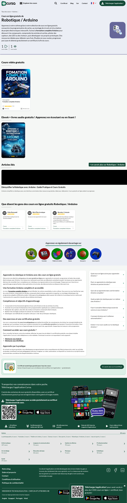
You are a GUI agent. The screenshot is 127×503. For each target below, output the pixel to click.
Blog (71, 3)
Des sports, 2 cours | (65, 436)
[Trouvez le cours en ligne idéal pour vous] (55, 3)
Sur (77, 3)
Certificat (64, 3)
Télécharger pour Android (13, 339)
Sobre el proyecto (9, 472)
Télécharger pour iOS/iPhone (14, 340)
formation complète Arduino (47, 30)
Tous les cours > (6, 12)
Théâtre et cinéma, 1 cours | (38, 436)
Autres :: (15, 12)
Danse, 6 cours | (53, 436)
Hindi (26, 498)
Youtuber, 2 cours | (24, 436)
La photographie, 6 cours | (9, 436)
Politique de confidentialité (13, 483)
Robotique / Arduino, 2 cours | (81, 436)
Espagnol (11, 498)
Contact (85, 3)
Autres (63, 433)
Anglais (4, 498)
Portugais (19, 498)
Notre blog (6, 469)
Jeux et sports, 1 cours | (98, 436)
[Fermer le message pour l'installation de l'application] (125, 485)
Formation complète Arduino (17, 291)
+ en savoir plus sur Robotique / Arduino (107, 164)
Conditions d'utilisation (11, 479)
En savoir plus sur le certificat (112, 367)
